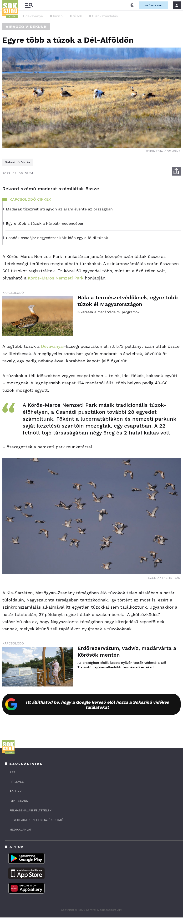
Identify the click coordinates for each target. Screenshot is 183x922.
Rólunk (15, 791)
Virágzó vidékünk (26, 26)
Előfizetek (153, 5)
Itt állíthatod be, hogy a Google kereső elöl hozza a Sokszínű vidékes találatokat (97, 705)
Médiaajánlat (20, 829)
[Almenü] (29, 5)
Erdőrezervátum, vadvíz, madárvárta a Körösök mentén (126, 651)
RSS (12, 772)
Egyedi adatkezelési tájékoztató (36, 820)
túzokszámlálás (105, 16)
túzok (77, 16)
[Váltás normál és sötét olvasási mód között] (132, 5)
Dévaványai (52, 346)
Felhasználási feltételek (30, 810)
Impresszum (19, 801)
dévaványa (34, 16)
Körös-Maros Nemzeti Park (56, 277)
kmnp (58, 16)
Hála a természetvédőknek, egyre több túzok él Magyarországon (127, 301)
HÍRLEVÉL (17, 781)
